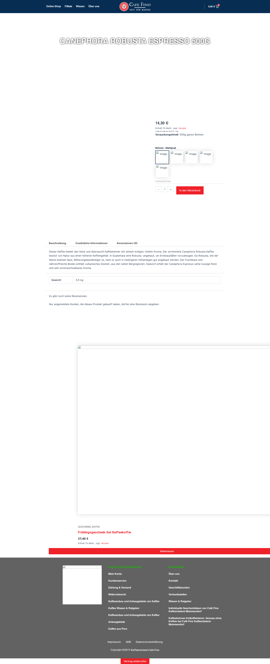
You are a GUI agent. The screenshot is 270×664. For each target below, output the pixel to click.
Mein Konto (115, 574)
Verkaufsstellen (178, 594)
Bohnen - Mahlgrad (165, 148)
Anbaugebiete (116, 622)
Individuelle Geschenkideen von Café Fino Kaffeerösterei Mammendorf (194, 610)
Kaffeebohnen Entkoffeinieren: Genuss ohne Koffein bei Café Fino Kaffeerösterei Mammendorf (195, 621)
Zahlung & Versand (119, 588)
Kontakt (173, 581)
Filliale (68, 6)
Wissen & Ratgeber (180, 601)
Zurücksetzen (163, 181)
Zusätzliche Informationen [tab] (91, 243)
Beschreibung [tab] (57, 243)
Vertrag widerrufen (135, 661)
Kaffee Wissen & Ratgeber (123, 608)
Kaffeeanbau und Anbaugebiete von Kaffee (133, 601)
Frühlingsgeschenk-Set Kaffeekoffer (104, 532)
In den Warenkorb (189, 190)
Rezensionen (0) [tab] (127, 243)
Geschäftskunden (179, 588)
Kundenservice (117, 581)
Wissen (80, 6)
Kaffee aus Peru (117, 629)
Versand (182, 128)
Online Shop (53, 6)
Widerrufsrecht (117, 594)
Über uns (93, 6)
